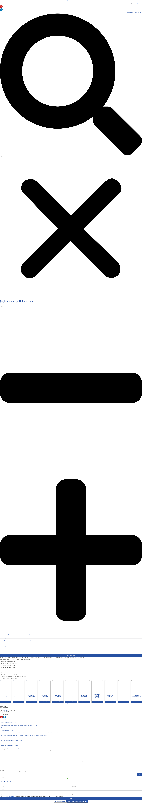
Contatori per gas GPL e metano (6, 638)
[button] (71, 85)
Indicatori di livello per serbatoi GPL (6, 632)
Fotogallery (111, 3)
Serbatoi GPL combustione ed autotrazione (8, 644)
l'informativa (11, 796)
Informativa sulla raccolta (60, 801)
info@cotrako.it (6, 712)
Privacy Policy (3, 719)
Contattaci (126, 3)
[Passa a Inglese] (139, 4)
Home (1, 302)
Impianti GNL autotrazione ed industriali (9, 745)
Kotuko (6, 777)
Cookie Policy (10, 719)
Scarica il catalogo (129, 12)
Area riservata (138, 12)
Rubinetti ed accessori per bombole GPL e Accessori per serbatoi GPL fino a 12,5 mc (16, 634)
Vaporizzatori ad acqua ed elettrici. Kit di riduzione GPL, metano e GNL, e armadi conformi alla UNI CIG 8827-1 (20, 642)
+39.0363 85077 (5, 710)
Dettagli (5, 701)
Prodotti (105, 3)
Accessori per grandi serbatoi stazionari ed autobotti (12, 740)
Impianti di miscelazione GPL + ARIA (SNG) (10, 748)
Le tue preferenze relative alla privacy (76, 801)
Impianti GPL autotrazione (6, 743)
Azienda (100, 3)
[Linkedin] (1, 9)
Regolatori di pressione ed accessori (7, 636)
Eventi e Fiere (119, 3)
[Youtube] (1, 6)
